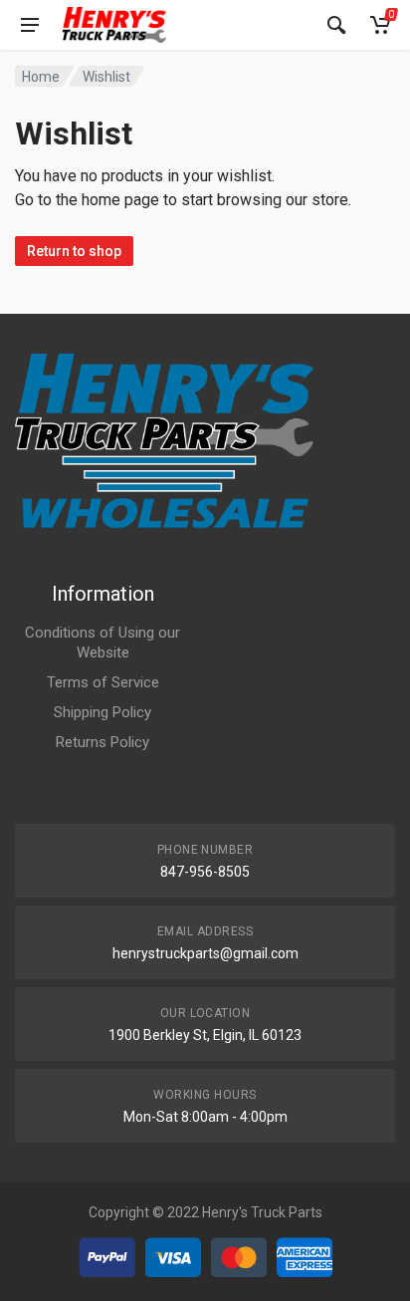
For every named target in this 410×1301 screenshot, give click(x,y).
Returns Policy (102, 742)
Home (41, 77)
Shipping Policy (102, 712)
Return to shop (74, 251)
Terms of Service (103, 682)
